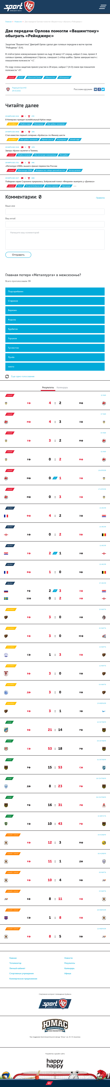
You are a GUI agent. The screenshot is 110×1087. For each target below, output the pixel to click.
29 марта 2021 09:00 (12, 132)
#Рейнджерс (64, 77)
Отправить (18, 254)
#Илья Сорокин (52, 186)
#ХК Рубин (64, 155)
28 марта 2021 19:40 (12, 147)
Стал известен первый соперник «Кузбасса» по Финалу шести (35, 135)
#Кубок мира (25, 124)
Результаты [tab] (48, 387)
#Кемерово (38, 124)
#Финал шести (47, 139)
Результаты (69, 963)
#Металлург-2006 (25, 170)
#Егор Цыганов (74, 170)
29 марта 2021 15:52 (12, 116)
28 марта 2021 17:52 (12, 163)
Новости (68, 958)
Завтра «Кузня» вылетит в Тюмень (21, 150)
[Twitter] (103, 89)
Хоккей (11, 77)
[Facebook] (99, 89)
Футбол (10, 508)
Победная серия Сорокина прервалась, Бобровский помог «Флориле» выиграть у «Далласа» (50, 181)
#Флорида (66, 186)
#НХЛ (21, 77)
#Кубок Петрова (24, 155)
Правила (100, 198)
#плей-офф (74, 139)
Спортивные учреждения (21, 973)
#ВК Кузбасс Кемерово (56, 124)
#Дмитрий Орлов (34, 77)
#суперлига (61, 139)
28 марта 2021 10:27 (12, 178)
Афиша (67, 973)
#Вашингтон (50, 77)
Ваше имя (10, 206)
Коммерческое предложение (23, 979)
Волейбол (12, 124)
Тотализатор (15, 963)
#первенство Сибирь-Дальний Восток (50, 170)
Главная (13, 958)
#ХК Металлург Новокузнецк (45, 155)
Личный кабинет (17, 968)
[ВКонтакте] (95, 89)
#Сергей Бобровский (34, 186)
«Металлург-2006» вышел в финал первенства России (31, 166)
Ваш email (10, 218)
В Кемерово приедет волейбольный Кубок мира (28, 119)
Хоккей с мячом (12, 835)
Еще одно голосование (22, 376)
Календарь (69, 968)
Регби (9, 722)
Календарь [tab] (62, 387)
